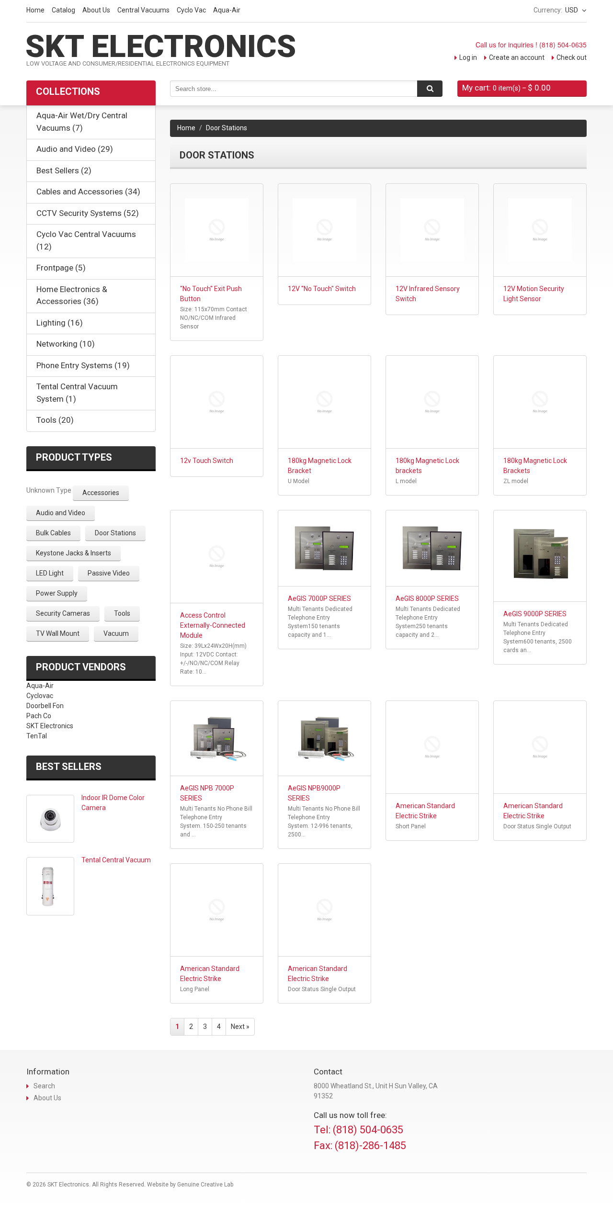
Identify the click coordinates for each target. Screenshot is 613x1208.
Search (44, 1086)
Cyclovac (39, 696)
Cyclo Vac (191, 10)
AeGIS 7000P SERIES (319, 598)
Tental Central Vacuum (116, 860)
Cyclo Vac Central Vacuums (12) (86, 240)
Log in (468, 57)
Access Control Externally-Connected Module (212, 625)
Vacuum (116, 633)
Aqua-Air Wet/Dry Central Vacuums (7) (81, 122)
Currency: (548, 10)
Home (35, 10)
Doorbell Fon (45, 706)
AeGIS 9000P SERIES (535, 614)
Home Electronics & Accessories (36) (71, 295)
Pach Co (38, 716)
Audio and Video (60, 513)
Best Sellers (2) (63, 170)
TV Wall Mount (57, 633)
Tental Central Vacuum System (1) (77, 393)
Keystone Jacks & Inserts (73, 553)
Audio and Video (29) (74, 149)
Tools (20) (55, 420)
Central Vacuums (143, 10)
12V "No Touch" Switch (322, 289)
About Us (96, 10)
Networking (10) (65, 344)
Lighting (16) (59, 322)
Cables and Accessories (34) (88, 191)
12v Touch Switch (206, 460)
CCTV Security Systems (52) (87, 213)
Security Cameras (63, 613)
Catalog (63, 10)
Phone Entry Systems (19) (83, 365)
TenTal (36, 736)
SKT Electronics (49, 726)
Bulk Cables (53, 533)
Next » (240, 1026)
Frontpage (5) (61, 267)
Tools (122, 613)
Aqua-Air (226, 10)
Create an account (517, 57)
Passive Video (109, 573)
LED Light (50, 573)
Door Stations (115, 533)
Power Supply (57, 593)
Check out (571, 57)
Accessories (100, 493)
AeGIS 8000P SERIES (427, 598)
